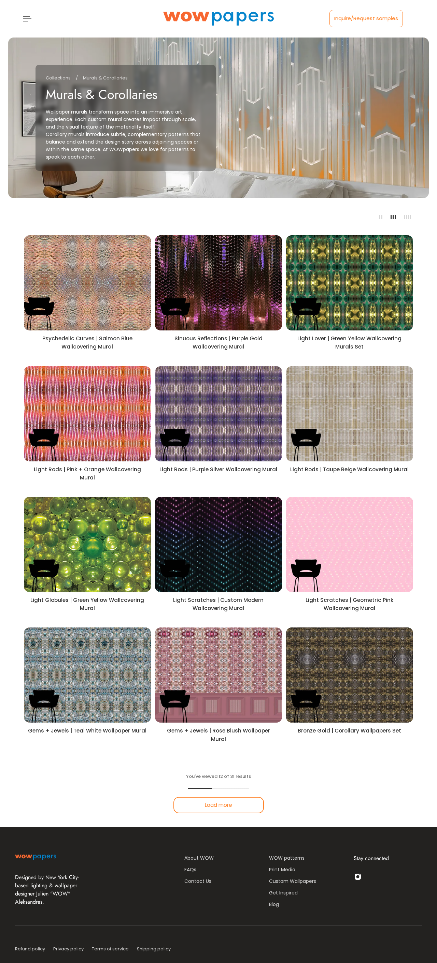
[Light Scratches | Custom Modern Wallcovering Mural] (218, 544)
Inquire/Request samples (366, 18)
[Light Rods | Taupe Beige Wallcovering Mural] (349, 413)
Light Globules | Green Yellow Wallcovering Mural (87, 604)
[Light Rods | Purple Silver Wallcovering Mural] (218, 413)
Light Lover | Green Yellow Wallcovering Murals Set (349, 342)
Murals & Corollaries (105, 78)
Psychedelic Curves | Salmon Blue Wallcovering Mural (87, 342)
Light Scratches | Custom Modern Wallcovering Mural (218, 604)
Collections (59, 78)
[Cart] (415, 18)
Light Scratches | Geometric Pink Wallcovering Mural (349, 604)
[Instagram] (357, 876)
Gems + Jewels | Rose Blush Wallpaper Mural (218, 734)
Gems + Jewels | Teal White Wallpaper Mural (87, 730)
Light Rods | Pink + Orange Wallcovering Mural (87, 473)
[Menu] (26, 18)
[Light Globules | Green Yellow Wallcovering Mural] (87, 544)
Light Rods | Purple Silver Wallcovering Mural (218, 469)
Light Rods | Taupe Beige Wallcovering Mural (349, 469)
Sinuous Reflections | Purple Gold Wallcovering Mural (218, 342)
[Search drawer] (407, 18)
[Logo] (218, 18)
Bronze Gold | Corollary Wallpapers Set (349, 730)
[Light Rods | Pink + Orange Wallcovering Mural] (87, 413)
